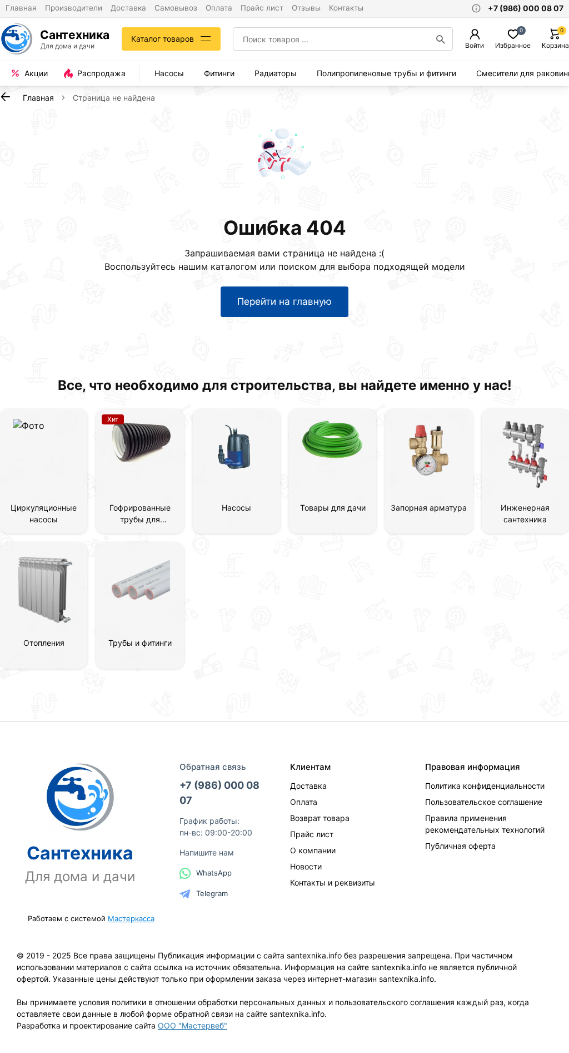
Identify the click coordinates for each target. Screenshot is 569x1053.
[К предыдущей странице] (5, 96)
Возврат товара (320, 818)
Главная (21, 7)
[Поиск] (440, 39)
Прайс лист (262, 7)
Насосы (169, 73)
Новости (306, 866)
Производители (73, 7)
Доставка (128, 7)
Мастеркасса (131, 918)
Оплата (219, 7)
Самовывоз (175, 7)
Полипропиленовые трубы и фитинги (386, 73)
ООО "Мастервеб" (192, 1025)
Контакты (346, 7)
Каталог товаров (162, 38)
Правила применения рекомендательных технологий (485, 823)
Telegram (212, 893)
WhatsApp (214, 872)
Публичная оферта (460, 846)
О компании (313, 850)
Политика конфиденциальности (485, 785)
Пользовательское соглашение (483, 802)
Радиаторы (275, 73)
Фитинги (219, 73)
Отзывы (306, 7)
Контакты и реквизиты (332, 882)
